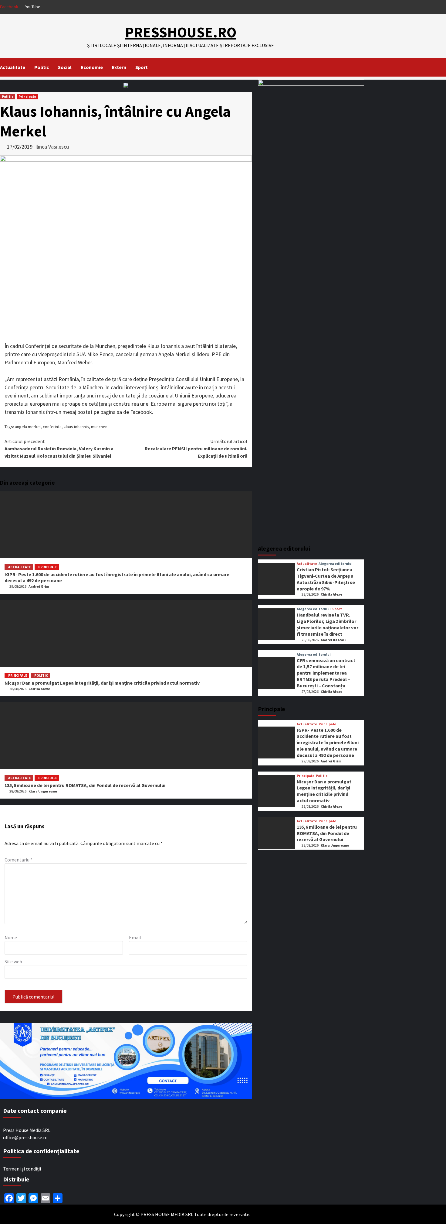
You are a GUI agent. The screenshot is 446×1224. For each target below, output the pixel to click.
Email (135, 937)
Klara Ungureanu (43, 791)
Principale (27, 96)
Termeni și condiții (22, 1169)
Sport (141, 67)
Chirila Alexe (39, 688)
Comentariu (18, 860)
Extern (119, 67)
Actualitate (12, 67)
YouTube (32, 6)
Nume (11, 937)
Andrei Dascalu (333, 640)
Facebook (9, 6)
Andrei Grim (39, 586)
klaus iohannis (76, 426)
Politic (41, 67)
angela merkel (28, 426)
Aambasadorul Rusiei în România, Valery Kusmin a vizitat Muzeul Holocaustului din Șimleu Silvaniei (59, 448)
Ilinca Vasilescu (52, 146)
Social (65, 67)
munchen (99, 426)
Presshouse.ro (180, 32)
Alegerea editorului (336, 564)
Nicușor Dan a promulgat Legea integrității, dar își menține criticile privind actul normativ (102, 683)
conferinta (52, 426)
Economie (92, 67)
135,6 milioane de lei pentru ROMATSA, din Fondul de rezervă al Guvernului (85, 785)
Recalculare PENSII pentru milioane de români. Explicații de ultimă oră (196, 448)
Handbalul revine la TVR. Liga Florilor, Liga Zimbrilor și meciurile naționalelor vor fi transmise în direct (327, 624)
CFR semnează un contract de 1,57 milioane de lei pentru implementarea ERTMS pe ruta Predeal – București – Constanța (326, 673)
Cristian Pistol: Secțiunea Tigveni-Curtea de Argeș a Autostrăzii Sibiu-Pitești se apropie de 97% (326, 578)
